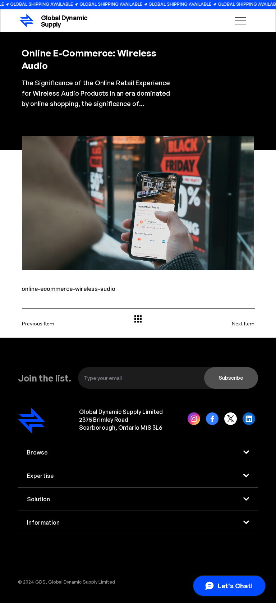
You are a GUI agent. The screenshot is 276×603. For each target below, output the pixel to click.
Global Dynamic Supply (64, 21)
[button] (231, 378)
